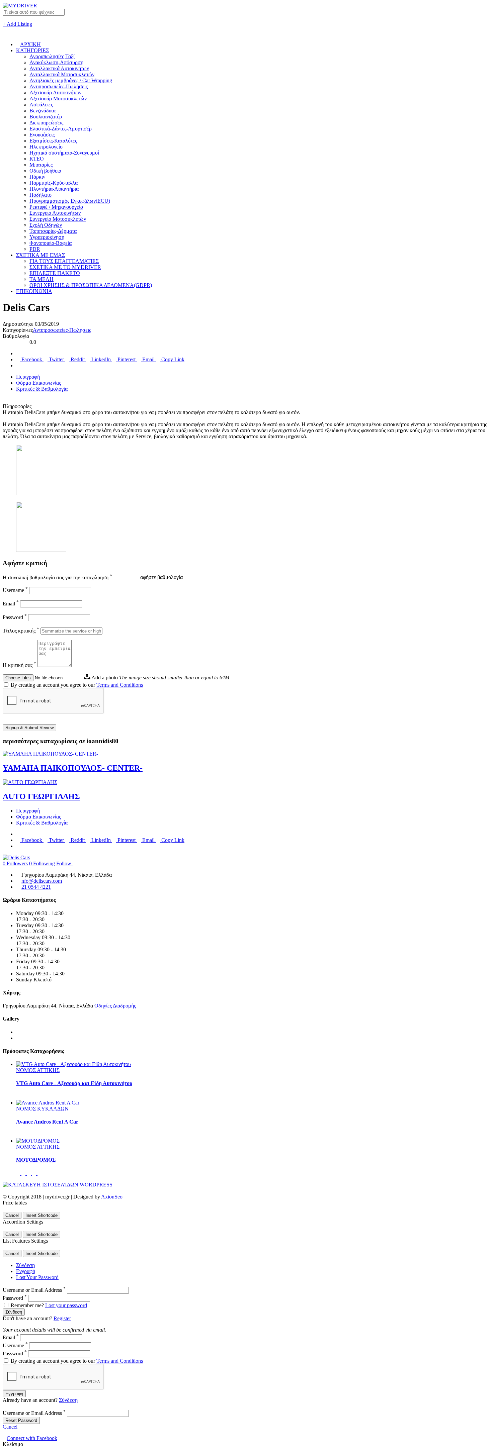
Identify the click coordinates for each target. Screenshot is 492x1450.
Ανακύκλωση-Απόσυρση (56, 62)
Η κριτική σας (19, 665)
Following (42, 863)
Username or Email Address (34, 1290)
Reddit (77, 359)
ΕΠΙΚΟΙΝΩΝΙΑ (34, 291)
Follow (64, 863)
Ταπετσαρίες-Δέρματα (53, 231)
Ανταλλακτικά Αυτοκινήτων (59, 68)
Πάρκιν (37, 177)
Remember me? (27, 1305)
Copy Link (172, 359)
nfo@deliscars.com (41, 881)
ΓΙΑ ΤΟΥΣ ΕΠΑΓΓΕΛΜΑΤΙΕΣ (64, 261)
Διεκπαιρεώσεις (46, 122)
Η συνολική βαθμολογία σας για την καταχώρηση (57, 577)
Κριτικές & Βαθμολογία (42, 389)
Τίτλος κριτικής (21, 631)
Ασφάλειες (41, 104)
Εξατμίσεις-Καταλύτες (53, 140)
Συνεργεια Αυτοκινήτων (55, 213)
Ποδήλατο (40, 195)
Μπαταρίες (41, 165)
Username (15, 590)
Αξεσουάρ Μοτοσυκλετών (58, 98)
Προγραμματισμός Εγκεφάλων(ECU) (69, 201)
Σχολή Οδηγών (45, 225)
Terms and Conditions (119, 685)
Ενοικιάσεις (42, 134)
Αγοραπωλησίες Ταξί (52, 56)
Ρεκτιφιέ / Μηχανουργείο (56, 207)
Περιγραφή (28, 377)
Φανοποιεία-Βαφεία (50, 243)
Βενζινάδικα (42, 110)
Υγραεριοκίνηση (46, 237)
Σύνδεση (25, 1265)
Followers (15, 863)
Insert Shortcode (41, 1215)
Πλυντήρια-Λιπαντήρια (54, 189)
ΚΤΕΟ (36, 159)
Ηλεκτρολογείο (46, 147)
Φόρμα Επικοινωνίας (38, 383)
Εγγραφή (25, 1271)
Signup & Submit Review (29, 727)
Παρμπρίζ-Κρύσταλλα (53, 183)
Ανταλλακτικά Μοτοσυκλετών (61, 74)
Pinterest (126, 359)
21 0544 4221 (36, 887)
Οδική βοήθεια (45, 171)
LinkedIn (101, 359)
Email (148, 359)
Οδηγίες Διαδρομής (115, 1005)
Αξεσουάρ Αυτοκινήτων (55, 92)
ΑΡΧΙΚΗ (30, 44)
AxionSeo (111, 1196)
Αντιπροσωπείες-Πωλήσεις (58, 86)
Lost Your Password (37, 1277)
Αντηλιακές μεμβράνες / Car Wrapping (70, 80)
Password (15, 617)
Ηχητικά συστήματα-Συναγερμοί (64, 153)
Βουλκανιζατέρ (45, 116)
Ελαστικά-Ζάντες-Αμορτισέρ (60, 128)
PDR (34, 249)
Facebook (32, 359)
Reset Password (21, 1420)
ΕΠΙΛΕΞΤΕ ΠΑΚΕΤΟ (54, 273)
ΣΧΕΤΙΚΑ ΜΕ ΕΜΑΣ (40, 255)
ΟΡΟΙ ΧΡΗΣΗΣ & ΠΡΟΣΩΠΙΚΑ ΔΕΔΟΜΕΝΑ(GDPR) (90, 285)
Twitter (56, 359)
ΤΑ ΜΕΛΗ (41, 279)
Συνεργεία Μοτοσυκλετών (57, 219)
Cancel (12, 1215)
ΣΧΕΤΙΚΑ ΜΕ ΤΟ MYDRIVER (65, 267)
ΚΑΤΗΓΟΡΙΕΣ (32, 50)
